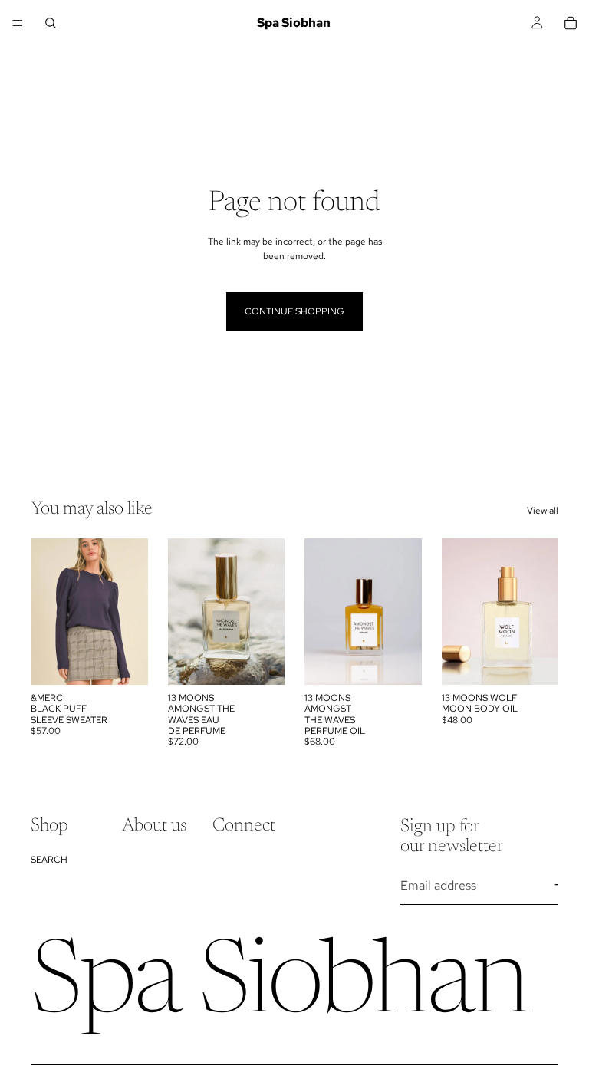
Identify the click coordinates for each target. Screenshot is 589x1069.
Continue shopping (294, 311)
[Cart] (570, 23)
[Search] (50, 23)
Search (49, 860)
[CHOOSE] (124, 661)
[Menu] (17, 23)
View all (542, 511)
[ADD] (261, 661)
